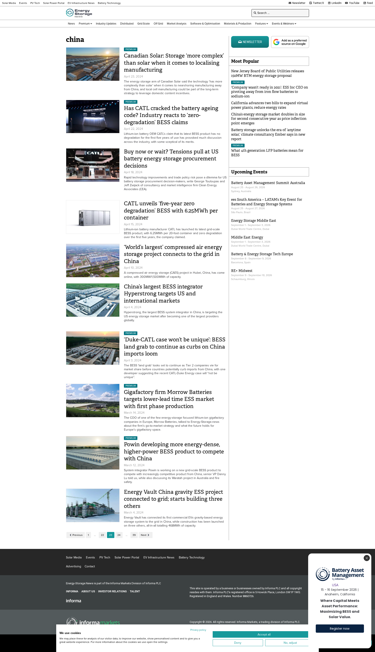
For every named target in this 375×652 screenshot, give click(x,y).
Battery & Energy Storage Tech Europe (262, 254)
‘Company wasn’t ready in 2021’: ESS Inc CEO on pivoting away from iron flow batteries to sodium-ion (269, 92)
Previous (77, 535)
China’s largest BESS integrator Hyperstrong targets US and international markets (163, 293)
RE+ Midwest (242, 270)
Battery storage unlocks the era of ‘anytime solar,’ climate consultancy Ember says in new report (268, 134)
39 (134, 535)
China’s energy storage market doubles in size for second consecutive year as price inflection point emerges (268, 119)
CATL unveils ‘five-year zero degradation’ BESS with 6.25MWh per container (171, 210)
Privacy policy (198, 630)
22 (102, 535)
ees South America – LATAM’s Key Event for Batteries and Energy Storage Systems (266, 201)
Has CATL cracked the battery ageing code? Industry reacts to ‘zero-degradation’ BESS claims (171, 115)
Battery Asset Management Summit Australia (268, 183)
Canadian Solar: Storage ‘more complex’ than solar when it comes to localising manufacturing (174, 62)
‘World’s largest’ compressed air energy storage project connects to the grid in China (173, 254)
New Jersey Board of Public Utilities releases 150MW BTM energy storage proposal (267, 73)
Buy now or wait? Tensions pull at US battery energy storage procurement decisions (171, 158)
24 (118, 535)
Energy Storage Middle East (253, 220)
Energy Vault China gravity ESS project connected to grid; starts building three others (173, 499)
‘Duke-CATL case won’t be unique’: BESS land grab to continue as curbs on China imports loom (174, 346)
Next (143, 535)
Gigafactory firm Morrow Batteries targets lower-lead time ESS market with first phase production (169, 399)
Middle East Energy (247, 237)
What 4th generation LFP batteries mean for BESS (267, 152)
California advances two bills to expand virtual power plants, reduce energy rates (269, 105)
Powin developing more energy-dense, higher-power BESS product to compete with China (174, 451)
